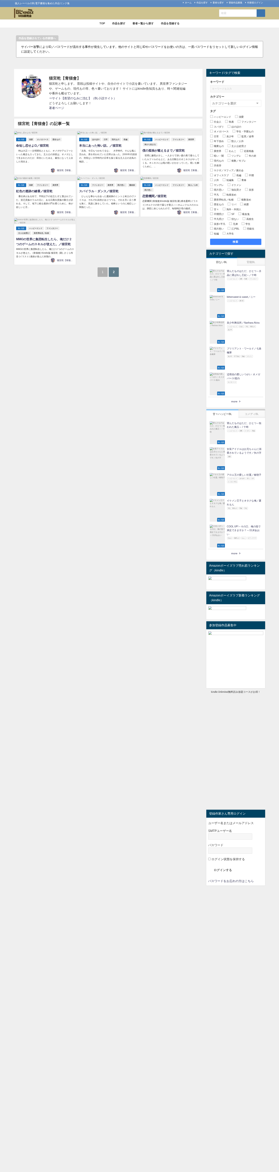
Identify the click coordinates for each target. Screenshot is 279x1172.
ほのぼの (96, 139)
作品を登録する (170, 23)
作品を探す (202, 3)
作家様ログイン (255, 3)
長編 (125, 139)
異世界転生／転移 (41, 233)
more (234, 401)
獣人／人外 (193, 185)
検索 (236, 241)
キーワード (217, 81)
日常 (106, 139)
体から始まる (150, 144)
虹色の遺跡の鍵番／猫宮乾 (34, 191)
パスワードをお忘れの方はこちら (231, 880)
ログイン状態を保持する (228, 859)
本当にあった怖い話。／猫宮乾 (100, 145)
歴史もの (56, 139)
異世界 (191, 139)
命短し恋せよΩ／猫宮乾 (32, 145)
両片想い (121, 185)
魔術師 (132, 185)
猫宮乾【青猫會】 (66, 170)
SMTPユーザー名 (220, 830)
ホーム (188, 3)
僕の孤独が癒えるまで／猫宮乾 (163, 150)
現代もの (115, 139)
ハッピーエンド (162, 139)
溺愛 (31, 139)
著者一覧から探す (143, 23)
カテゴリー (217, 96)
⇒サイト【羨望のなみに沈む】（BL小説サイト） (83, 98)
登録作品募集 (235, 3)
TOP (102, 23)
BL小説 (21, 139)
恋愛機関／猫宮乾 (154, 195)
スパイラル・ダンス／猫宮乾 (99, 191)
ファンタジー (178, 139)
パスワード (215, 845)
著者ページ (56, 107)
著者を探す (218, 3)
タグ (213, 111)
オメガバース (42, 139)
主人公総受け (24, 233)
